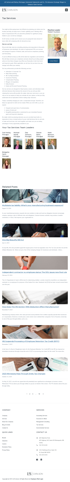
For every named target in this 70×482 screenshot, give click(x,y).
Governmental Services (42, 428)
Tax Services (39, 425)
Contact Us (5, 428)
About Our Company (7, 421)
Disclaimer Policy (6, 447)
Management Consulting (42, 421)
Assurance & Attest (41, 418)
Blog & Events (6, 425)
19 (39, 394)
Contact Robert (54, 61)
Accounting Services (41, 415)
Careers (4, 444)
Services (4, 418)
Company (4, 415)
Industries (4, 441)
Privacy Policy (6, 450)
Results (4, 438)
